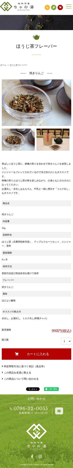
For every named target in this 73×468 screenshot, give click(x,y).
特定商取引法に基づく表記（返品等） (25, 366)
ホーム (3, 65)
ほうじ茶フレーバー (18, 65)
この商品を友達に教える (17, 372)
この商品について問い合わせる (21, 379)
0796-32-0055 (30, 408)
